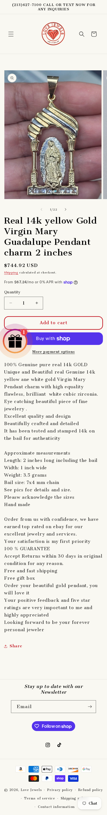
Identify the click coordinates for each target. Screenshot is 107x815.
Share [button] (16, 645)
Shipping (11, 272)
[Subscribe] (90, 706)
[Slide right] (66, 209)
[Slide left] (41, 209)
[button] (11, 34)
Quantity (12, 292)
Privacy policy (60, 790)
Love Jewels (31, 790)
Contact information (56, 807)
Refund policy (90, 790)
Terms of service (39, 798)
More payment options (53, 352)
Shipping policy (75, 798)
